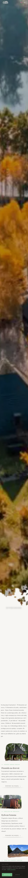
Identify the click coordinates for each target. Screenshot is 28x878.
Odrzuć (17, 874)
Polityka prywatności (11, 869)
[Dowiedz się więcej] (14, 752)
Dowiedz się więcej (13, 786)
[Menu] (24, 2)
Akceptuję (7, 874)
